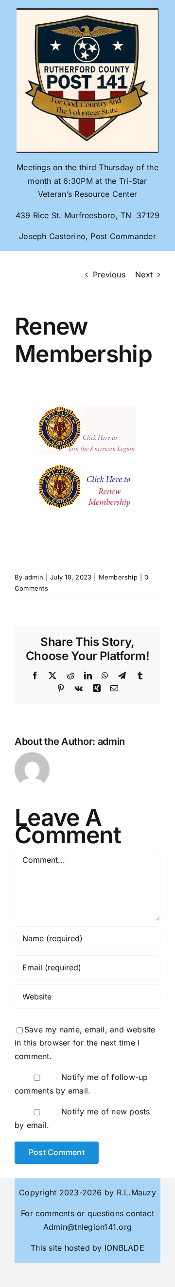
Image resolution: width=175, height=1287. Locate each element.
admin (34, 577)
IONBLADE (123, 1248)
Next (144, 274)
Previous (109, 274)
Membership (118, 577)
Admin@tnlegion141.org (87, 1227)
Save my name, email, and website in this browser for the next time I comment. (85, 1043)
